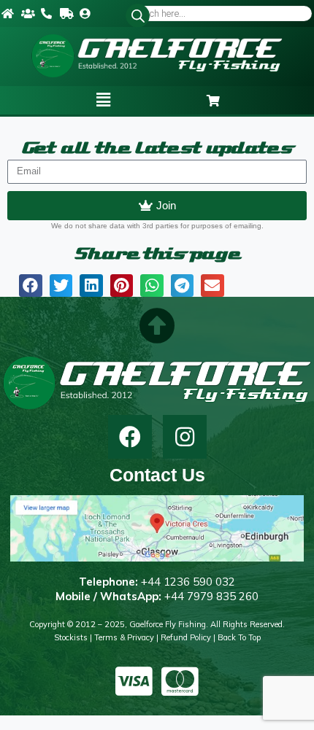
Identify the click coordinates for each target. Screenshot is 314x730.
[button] (103, 100)
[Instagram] (185, 437)
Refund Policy (186, 637)
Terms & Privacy (124, 637)
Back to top (239, 637)
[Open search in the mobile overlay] (220, 13)
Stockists (71, 637)
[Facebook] (130, 437)
